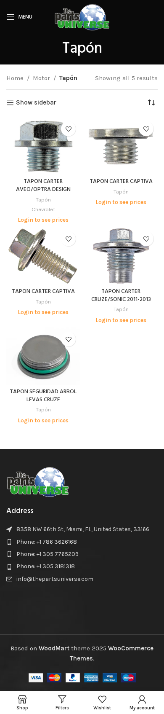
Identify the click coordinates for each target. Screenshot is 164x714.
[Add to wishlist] (68, 128)
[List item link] (82, 542)
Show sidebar (36, 102)
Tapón (43, 199)
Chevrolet (43, 209)
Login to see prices (43, 220)
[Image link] (37, 481)
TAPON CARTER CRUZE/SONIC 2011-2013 (121, 295)
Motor (41, 78)
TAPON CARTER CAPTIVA (121, 181)
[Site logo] (82, 16)
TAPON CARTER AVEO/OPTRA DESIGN (43, 185)
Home (15, 78)
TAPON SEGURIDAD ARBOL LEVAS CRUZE (43, 395)
